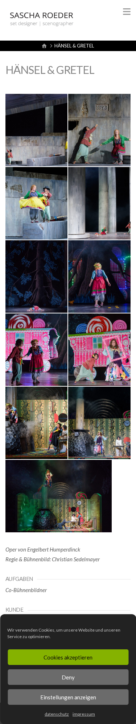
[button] (127, 11)
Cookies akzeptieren (68, 657)
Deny (68, 677)
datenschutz (57, 714)
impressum (84, 714)
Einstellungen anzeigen (68, 697)
